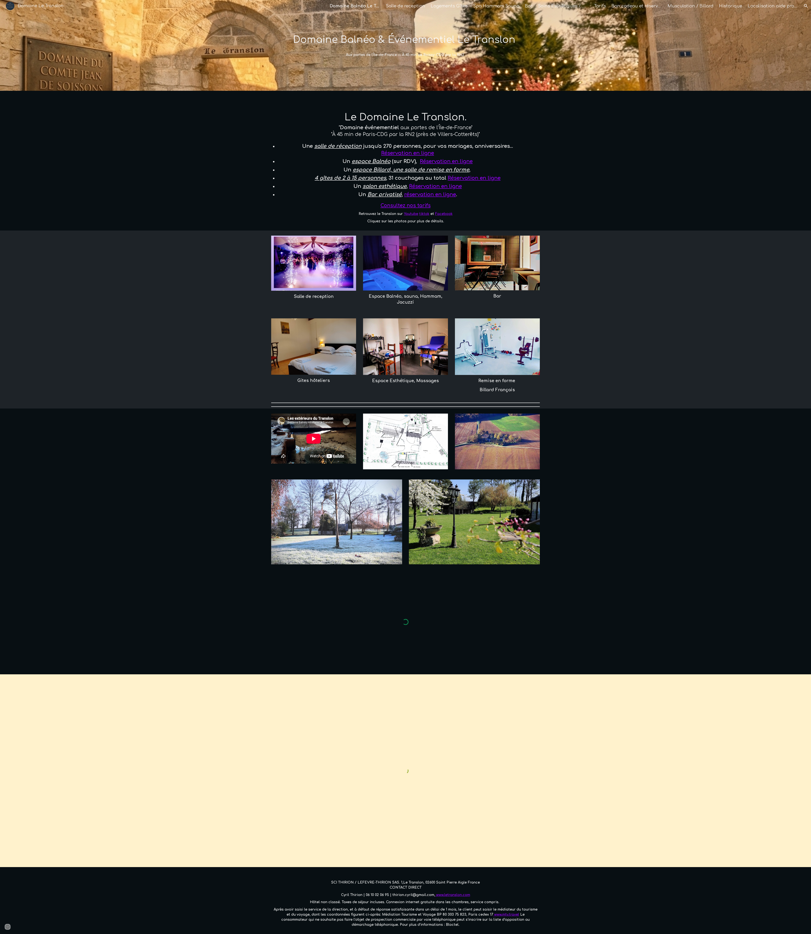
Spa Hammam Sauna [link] (496, 6)
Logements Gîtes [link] (449, 6)
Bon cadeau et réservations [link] (636, 6)
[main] (405, 40)
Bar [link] (528, 6)
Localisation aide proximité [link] (773, 6)
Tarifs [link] (600, 6)
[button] (806, 6)
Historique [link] (730, 6)
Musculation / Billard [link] (690, 6)
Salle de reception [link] (405, 6)
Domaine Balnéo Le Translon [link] (355, 6)
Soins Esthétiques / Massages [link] (563, 6)
